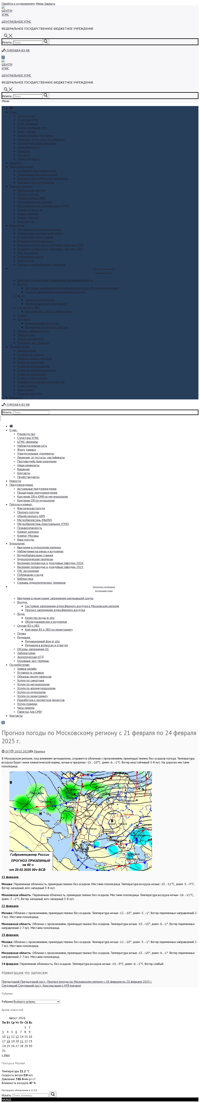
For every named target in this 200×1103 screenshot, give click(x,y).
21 (21, 1041)
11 (8, 1036)
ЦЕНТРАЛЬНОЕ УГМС (16, 21)
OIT (8, 751)
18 (8, 1041)
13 (17, 1036)
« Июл (6, 1055)
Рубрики (7, 1001)
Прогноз (39, 751)
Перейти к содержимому (18, 3)
